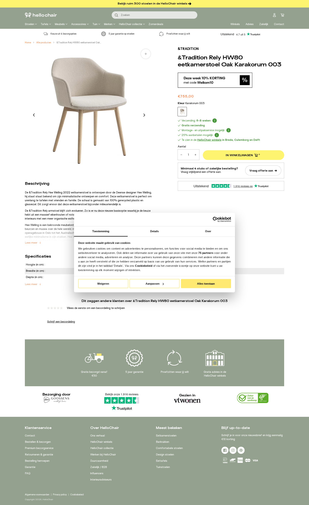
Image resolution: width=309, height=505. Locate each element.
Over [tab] (208, 231)
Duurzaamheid (99, 460)
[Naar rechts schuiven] (144, 115)
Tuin (94, 24)
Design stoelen (165, 454)
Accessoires (78, 24)
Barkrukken (162, 441)
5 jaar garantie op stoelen (121, 33)
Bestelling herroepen (37, 460)
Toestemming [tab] (100, 231)
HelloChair (48, 499)
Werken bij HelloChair (103, 454)
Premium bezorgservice (39, 448)
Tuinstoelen (163, 467)
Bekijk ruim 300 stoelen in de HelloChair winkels (152, 3)
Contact (30, 435)
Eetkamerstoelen (166, 435)
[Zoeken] (117, 15)
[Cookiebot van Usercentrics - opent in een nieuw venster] (215, 219)
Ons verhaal (97, 435)
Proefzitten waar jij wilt (178, 33)
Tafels (44, 24)
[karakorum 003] (182, 111)
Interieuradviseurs (101, 479)
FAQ (27, 473)
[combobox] (154, 15)
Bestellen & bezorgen (38, 441)
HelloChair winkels (101, 441)
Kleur (191, 103)
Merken (108, 24)
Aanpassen (153, 283)
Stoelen (29, 24)
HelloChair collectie (130, 24)
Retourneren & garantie (39, 454)
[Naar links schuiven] (33, 115)
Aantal (182, 146)
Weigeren (103, 283)
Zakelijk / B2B (98, 467)
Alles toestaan (206, 283)
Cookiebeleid (143, 265)
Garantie (30, 467)
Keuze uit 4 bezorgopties (64, 33)
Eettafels (161, 460)
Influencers (96, 473)
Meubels (60, 24)
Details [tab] (154, 231)
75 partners (206, 252)
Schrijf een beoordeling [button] (61, 321)
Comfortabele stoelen (169, 448)
